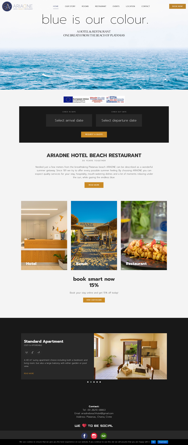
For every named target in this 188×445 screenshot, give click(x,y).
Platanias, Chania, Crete (99, 417)
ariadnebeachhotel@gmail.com (97, 413)
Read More (94, 185)
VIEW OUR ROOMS (94, 300)
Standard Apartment (43, 341)
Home (55, 6)
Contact (145, 6)
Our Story (70, 6)
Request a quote (94, 134)
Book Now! (177, 6)
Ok (153, 442)
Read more (163, 442)
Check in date (69, 112)
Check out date (119, 112)
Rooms (85, 6)
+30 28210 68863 (96, 410)
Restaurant (100, 6)
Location (130, 6)
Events (116, 6)
